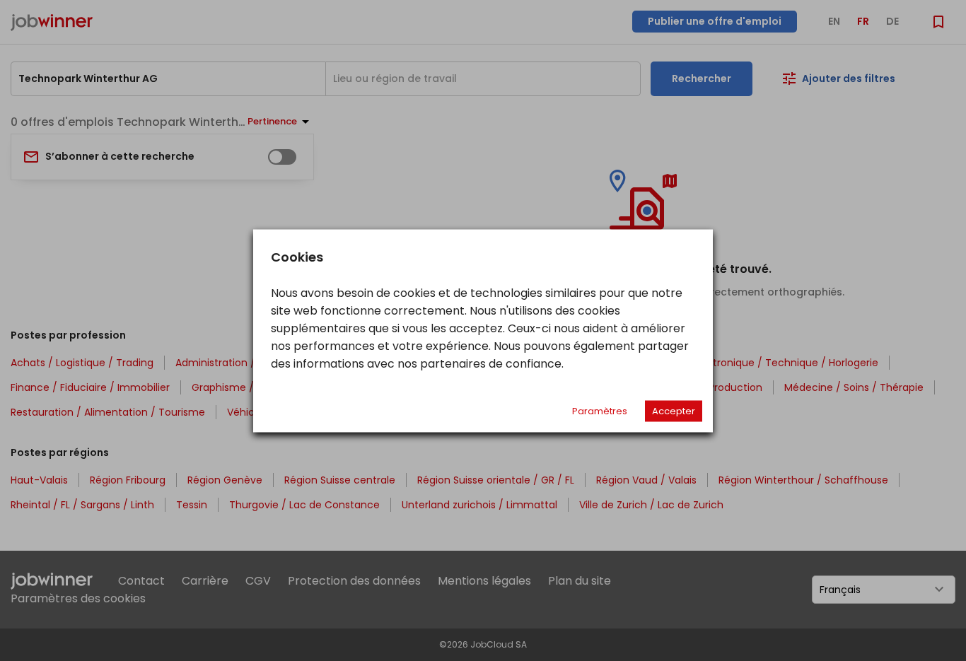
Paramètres (599, 410)
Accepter (673, 410)
